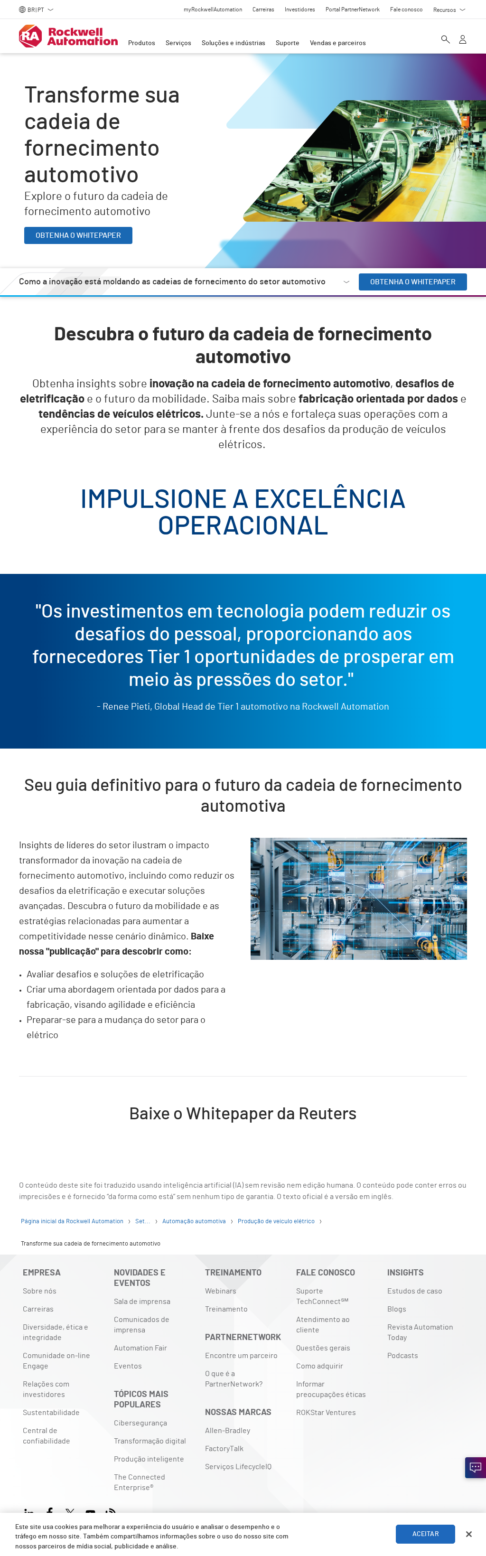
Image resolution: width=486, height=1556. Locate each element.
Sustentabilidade (51, 1412)
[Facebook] (49, 1512)
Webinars (220, 1291)
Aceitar (425, 1534)
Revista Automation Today (420, 1332)
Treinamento (226, 1309)
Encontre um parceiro (241, 1355)
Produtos (141, 43)
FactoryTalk (224, 1449)
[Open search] (445, 40)
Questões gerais (323, 1348)
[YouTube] (90, 1512)
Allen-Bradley (227, 1430)
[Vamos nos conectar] (475, 1467)
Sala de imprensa (142, 1301)
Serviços (178, 43)
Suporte (287, 43)
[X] (70, 1512)
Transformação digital (150, 1441)
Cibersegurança (140, 1423)
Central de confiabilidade (46, 1436)
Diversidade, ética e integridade (55, 1332)
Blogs (396, 1309)
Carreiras (38, 1309)
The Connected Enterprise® (139, 1482)
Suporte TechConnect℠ (322, 1296)
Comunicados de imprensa (141, 1325)
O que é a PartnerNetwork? (233, 1379)
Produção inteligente (149, 1459)
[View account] (462, 40)
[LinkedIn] (31, 1512)
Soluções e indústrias (233, 43)
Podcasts (402, 1355)
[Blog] (111, 1512)
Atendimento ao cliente (323, 1325)
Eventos (128, 1366)
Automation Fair (140, 1348)
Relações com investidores (46, 1389)
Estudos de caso (414, 1291)
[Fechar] (469, 1534)
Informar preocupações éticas (331, 1389)
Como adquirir (319, 1366)
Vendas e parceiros (338, 43)
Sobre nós (39, 1291)
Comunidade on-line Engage (56, 1361)
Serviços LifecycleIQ (238, 1467)
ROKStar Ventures (326, 1412)
